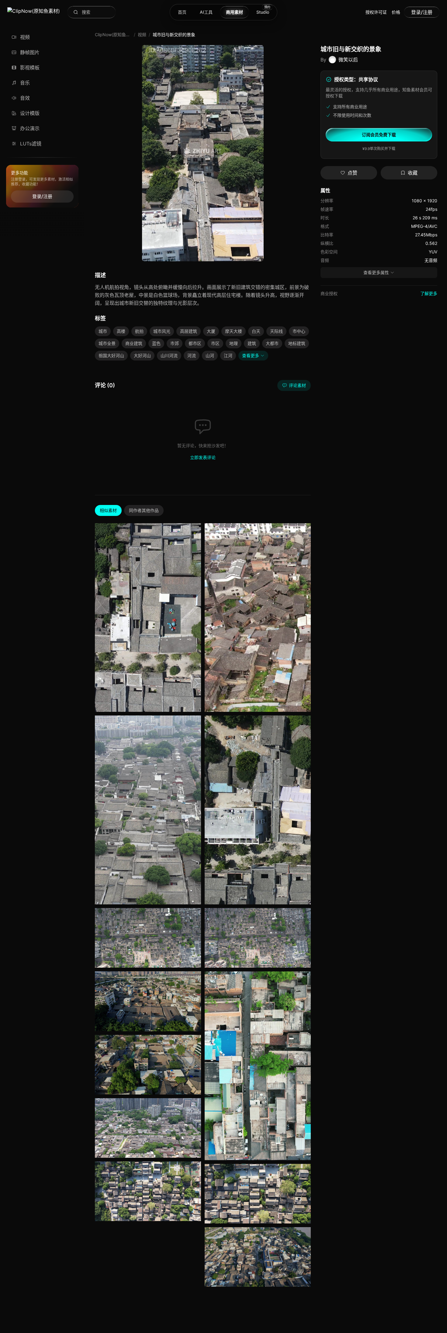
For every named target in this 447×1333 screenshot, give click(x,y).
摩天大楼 (233, 331)
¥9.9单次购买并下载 (378, 148)
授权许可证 (376, 12)
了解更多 (428, 293)
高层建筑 (188, 331)
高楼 (121, 331)
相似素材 (108, 510)
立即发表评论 (203, 457)
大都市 (272, 343)
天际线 (276, 331)
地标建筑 (296, 343)
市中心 (299, 331)
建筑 (252, 343)
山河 (210, 355)
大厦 (211, 331)
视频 (142, 34)
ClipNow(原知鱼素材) (113, 34)
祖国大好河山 (111, 355)
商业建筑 (133, 343)
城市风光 (161, 331)
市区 (215, 343)
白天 (256, 331)
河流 (191, 355)
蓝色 (156, 343)
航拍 (139, 331)
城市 (103, 331)
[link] (33, 12)
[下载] (195, 667)
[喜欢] (195, 679)
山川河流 (169, 355)
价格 (396, 12)
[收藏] (195, 691)
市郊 (174, 343)
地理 (233, 343)
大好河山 (142, 355)
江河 (228, 355)
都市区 (195, 343)
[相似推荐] (195, 703)
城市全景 (107, 343)
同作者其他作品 (144, 510)
